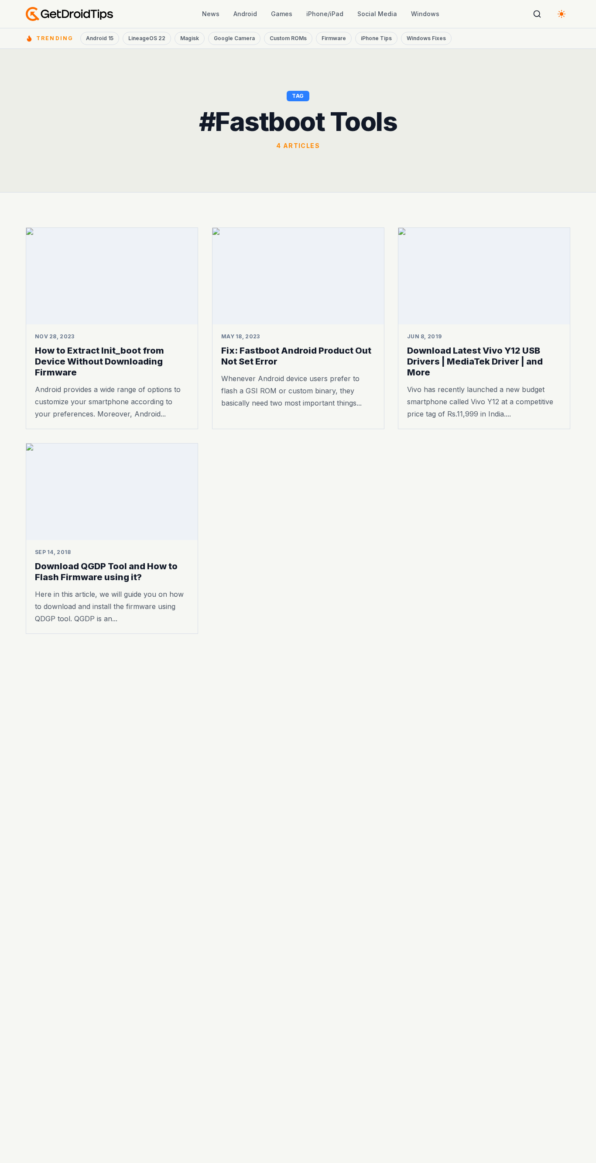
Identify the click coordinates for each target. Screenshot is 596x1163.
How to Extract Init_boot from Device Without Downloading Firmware (99, 361)
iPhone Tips (376, 38)
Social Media (377, 13)
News (210, 13)
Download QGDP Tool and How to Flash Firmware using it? (106, 571)
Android (245, 13)
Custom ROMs (288, 38)
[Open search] (537, 14)
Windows (425, 13)
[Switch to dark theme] (561, 14)
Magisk (189, 38)
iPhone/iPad (324, 13)
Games (281, 13)
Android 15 (99, 38)
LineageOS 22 (146, 38)
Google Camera (234, 38)
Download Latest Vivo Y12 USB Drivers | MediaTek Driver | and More (475, 361)
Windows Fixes (426, 38)
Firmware (334, 38)
